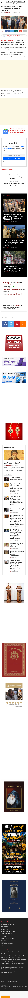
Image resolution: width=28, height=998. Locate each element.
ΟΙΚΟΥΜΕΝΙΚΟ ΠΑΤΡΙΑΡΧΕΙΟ (7, 924)
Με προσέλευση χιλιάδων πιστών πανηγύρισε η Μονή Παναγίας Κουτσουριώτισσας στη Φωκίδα (13, 217)
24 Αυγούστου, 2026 (14, 465)
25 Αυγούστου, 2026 (14, 548)
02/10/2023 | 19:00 (16, 12)
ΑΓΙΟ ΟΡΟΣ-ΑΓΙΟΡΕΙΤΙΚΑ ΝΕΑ (7, 935)
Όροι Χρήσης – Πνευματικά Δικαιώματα (9, 981)
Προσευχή (19, 294)
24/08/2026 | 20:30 (13, 271)
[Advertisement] (14, 74)
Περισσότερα (8, 474)
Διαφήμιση (3, 979)
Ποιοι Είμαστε (10, 979)
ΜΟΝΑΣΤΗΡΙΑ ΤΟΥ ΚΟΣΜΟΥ (7, 938)
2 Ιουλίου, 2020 (13, 557)
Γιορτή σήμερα (15, 289)
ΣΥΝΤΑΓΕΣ (3, 945)
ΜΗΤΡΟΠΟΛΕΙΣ (6, 14)
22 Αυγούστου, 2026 (14, 540)
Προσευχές (3, 940)
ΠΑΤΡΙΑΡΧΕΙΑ (4, 928)
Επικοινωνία (17, 979)
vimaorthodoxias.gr (7, 983)
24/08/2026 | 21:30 (13, 247)
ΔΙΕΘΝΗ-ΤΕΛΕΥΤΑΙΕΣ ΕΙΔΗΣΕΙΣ (8, 931)
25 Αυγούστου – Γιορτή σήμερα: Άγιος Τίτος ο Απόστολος (16, 545)
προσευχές (11, 294)
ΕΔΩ (13, 287)
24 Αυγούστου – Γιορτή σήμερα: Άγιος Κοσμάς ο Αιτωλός (13, 462)
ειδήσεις (18, 305)
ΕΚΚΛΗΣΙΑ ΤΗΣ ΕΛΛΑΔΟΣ (6, 933)
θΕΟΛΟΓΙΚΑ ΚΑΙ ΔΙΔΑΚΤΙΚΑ (7, 943)
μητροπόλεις (7, 284)
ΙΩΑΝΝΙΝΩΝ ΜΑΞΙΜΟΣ (7, 169)
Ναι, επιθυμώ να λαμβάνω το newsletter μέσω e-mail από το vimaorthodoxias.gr (13, 162)
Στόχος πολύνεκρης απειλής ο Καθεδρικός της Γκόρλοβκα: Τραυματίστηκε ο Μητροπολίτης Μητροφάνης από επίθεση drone (16, 565)
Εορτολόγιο (6, 289)
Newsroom (7, 12)
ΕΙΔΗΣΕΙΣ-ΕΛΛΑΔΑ (5, 929)
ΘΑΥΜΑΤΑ (3, 942)
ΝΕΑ (16, 282)
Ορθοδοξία (6, 282)
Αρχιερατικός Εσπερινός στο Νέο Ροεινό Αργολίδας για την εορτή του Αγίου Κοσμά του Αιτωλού (14, 243)
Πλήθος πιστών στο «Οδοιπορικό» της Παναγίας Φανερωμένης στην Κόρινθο (13, 268)
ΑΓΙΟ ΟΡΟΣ (3, 936)
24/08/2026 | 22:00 (13, 221)
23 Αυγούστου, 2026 (14, 512)
